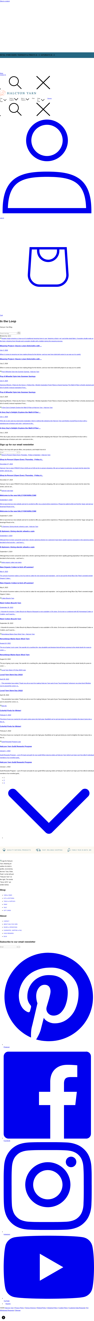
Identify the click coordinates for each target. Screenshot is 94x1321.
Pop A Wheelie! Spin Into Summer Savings (18, 392)
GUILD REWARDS (9, 933)
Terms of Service (30, 1308)
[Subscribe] (18, 452)
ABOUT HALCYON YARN (10, 924)
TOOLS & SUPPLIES (9, 901)
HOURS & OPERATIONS (10, 927)
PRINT (5, 904)
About (1, 73)
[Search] (47, 83)
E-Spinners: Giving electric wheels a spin (17, 547)
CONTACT (6, 921)
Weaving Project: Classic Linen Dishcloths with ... (21, 359)
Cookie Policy (63, 1308)
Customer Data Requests (77, 1308)
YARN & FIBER (8, 895)
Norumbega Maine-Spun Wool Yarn (15, 655)
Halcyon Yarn (9, 1308)
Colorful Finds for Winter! (10, 726)
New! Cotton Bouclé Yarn (10, 619)
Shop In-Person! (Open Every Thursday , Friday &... (21, 475)
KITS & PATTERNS (9, 898)
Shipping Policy (52, 1308)
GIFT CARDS (7, 910)
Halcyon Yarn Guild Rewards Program (16, 762)
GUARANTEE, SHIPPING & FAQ (13, 930)
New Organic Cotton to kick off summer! (17, 583)
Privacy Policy (19, 1308)
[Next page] (49, 838)
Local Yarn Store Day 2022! (11, 691)
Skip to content (5, 1)
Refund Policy (41, 1308)
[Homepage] (18, 95)
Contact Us (3, 75)
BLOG (5, 936)
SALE (5, 907)
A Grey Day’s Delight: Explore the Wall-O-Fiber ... (20, 428)
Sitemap (17, 1310)
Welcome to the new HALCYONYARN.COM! (18, 511)
